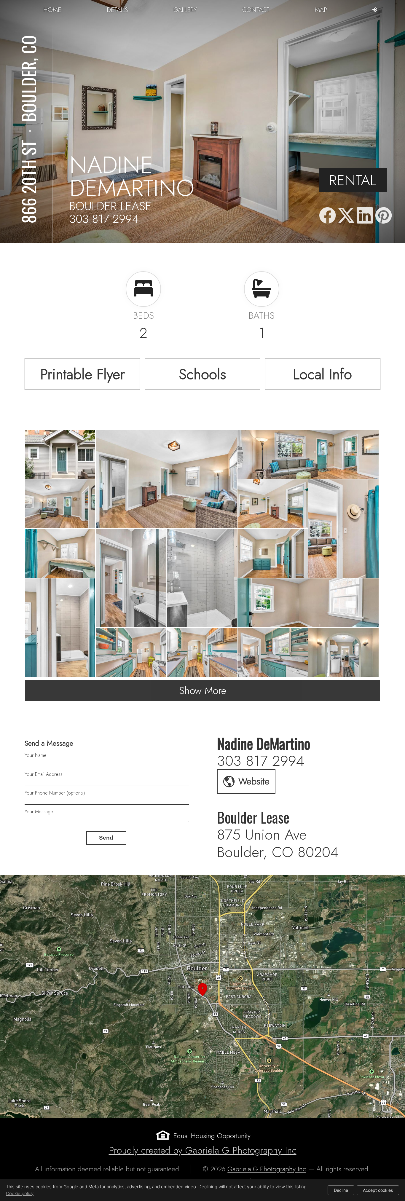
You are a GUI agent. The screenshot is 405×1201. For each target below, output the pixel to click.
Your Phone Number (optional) (55, 792)
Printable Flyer (82, 374)
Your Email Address (44, 774)
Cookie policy (20, 1193)
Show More (202, 690)
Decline (341, 1190)
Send (106, 838)
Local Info (322, 374)
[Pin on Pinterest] (383, 216)
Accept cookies (378, 1190)
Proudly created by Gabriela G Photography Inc (202, 1150)
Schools (202, 374)
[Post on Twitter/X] (346, 216)
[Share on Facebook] (327, 216)
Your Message (39, 811)
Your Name (36, 755)
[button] (202, 996)
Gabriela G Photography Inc (266, 1169)
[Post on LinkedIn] (365, 216)
